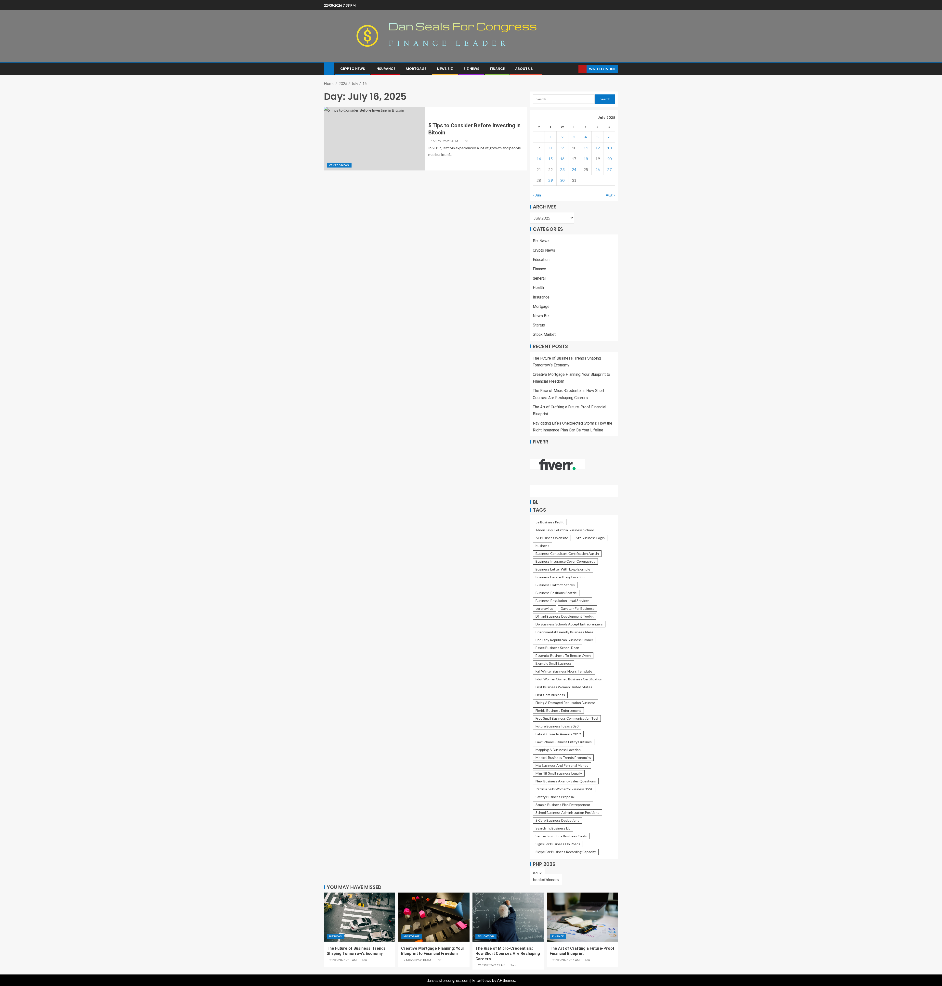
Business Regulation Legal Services (562, 600)
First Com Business (550, 695)
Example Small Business (554, 663)
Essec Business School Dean (557, 648)
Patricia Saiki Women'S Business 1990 (564, 789)
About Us (524, 68)
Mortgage (416, 68)
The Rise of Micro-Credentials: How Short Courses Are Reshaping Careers (507, 953)
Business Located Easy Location (560, 577)
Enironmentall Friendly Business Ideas (564, 632)
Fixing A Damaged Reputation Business (566, 703)
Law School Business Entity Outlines (564, 742)
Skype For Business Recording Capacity (566, 852)
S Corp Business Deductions (557, 820)
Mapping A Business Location (558, 750)
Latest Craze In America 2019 (558, 734)
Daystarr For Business (577, 608)
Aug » (610, 195)
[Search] (574, 69)
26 (597, 169)
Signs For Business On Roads (558, 844)
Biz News (471, 68)
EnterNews (481, 980)
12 (597, 147)
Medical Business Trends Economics (563, 757)
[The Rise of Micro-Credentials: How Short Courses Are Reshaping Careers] (508, 917)
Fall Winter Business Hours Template (564, 671)
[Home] (329, 68)
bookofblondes (546, 879)
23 (562, 169)
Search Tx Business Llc (553, 828)
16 (562, 158)
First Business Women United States (564, 687)
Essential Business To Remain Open (563, 655)
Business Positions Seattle (556, 593)
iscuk (537, 872)
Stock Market (544, 334)
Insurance (385, 68)
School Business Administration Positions (567, 812)
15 (550, 158)
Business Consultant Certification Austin (567, 553)
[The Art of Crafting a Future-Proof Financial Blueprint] (582, 917)
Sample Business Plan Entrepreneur (563, 805)
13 (609, 147)
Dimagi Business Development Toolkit (565, 616)
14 (538, 158)
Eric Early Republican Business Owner (564, 640)
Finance (497, 68)
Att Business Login (590, 538)
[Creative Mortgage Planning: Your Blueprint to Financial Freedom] (434, 917)
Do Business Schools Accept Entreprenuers (569, 624)
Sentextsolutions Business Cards (561, 836)
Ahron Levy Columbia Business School (565, 530)
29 (550, 180)
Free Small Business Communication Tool (567, 718)
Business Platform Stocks (555, 585)
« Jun (537, 195)
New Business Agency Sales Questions (566, 781)
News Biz (445, 68)
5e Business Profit (550, 522)
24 (574, 169)
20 (609, 158)
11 (586, 147)
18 (586, 158)
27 (609, 169)
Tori (465, 141)
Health (538, 287)
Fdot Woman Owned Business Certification (569, 679)
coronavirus (544, 608)
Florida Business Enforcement (558, 710)
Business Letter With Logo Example (563, 569)
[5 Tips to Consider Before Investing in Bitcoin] (374, 138)
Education (541, 259)
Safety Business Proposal (555, 797)
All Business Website (552, 538)
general (539, 278)
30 (562, 180)
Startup (539, 325)
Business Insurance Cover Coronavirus (565, 561)
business (542, 546)
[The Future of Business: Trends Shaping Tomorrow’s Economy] (359, 917)
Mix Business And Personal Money (562, 765)
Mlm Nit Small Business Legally (559, 773)
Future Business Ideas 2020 (557, 726)
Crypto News (352, 68)
